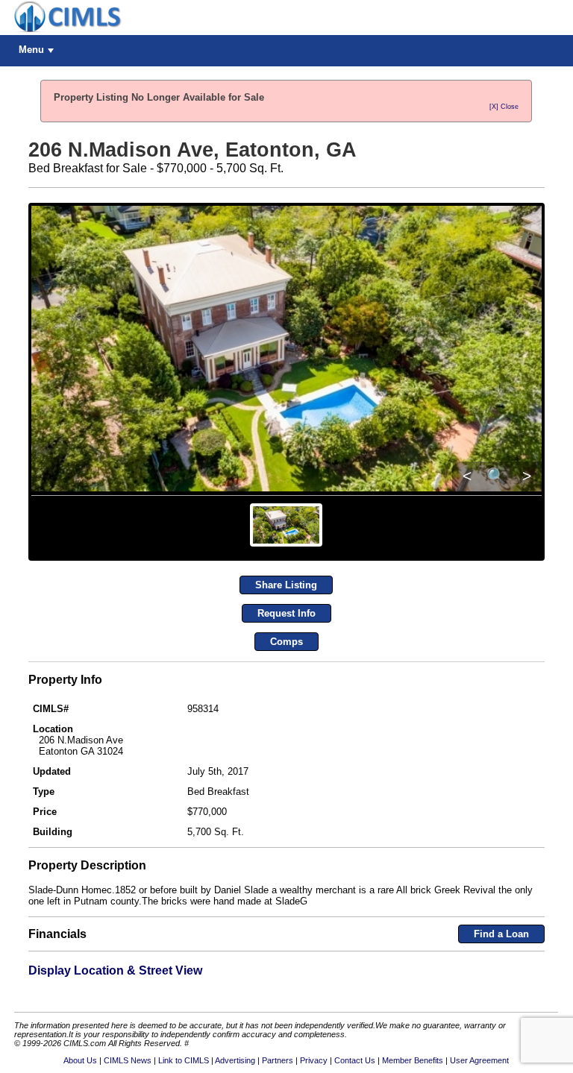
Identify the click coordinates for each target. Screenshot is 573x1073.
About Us (80, 1060)
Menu (31, 49)
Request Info (286, 613)
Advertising (235, 1060)
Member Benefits (412, 1060)
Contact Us (354, 1060)
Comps (286, 641)
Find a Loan (501, 934)
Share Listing (286, 585)
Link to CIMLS (183, 1060)
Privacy (314, 1060)
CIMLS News (127, 1060)
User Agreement (479, 1060)
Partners (277, 1060)
